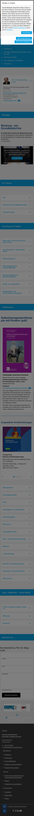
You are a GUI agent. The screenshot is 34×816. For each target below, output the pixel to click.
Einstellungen (27, 33)
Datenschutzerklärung (19, 28)
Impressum (9, 30)
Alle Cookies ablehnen (24, 38)
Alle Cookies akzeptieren (23, 42)
